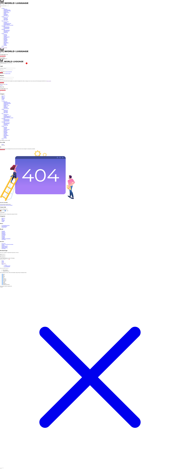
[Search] (26, 63)
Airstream (5, 128)
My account (3, 243)
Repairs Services (4, 246)
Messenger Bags (6, 21)
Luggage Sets (6, 11)
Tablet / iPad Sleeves (7, 30)
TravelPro (5, 41)
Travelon (5, 44)
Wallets (3, 16)
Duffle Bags (5, 107)
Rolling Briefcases (6, 123)
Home (3, 144)
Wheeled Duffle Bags (7, 102)
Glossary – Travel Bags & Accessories (7, 244)
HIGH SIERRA (6, 42)
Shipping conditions (5, 247)
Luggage (3, 8)
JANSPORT (6, 40)
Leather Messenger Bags (7, 23)
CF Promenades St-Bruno (6, 225)
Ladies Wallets (6, 19)
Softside (5, 13)
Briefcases (3, 29)
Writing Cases (6, 17)
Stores (3, 46)
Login (6, 84)
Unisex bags (5, 18)
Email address (2, 77)
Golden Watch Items (7, 266)
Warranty (3, 245)
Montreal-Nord (4, 227)
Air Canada (5, 35)
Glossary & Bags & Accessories (8, 25)
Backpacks (3, 118)
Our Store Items (8, 265)
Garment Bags (6, 14)
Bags (2, 20)
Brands (3, 33)
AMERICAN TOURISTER (6, 238)
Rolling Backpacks (6, 26)
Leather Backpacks (6, 27)
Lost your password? (9, 71)
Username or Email (3, 68)
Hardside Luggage (6, 12)
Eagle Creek (5, 39)
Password (1, 79)
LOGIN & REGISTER (3, 47)
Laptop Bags (6, 31)
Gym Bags (5, 22)
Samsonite (5, 34)
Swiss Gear (5, 134)
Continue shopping (3, 56)
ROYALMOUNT (4, 226)
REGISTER (2, 82)
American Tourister (6, 129)
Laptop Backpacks (6, 28)
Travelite (5, 43)
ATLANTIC (6, 37)
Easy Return (4, 248)
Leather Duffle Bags (7, 24)
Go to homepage (2, 149)
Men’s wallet (6, 112)
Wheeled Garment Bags (7, 10)
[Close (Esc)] (0, 64)
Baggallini (5, 38)
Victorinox (5, 45)
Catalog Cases (6, 32)
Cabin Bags (5, 101)
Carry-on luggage (6, 15)
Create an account (7, 73)
